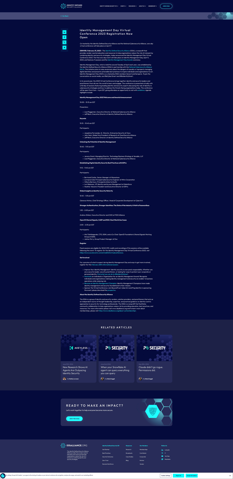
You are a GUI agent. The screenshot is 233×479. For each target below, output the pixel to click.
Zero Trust (105, 460)
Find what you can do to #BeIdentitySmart (112, 274)
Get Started (105, 449)
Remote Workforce (107, 464)
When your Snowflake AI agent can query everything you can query (115, 370)
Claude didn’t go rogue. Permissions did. (151, 369)
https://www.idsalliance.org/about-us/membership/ (117, 311)
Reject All (178, 475)
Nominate (88, 276)
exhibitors (141, 90)
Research (128, 449)
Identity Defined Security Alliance (118, 51)
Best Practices (106, 453)
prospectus (111, 290)
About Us (141, 6)
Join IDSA (166, 6)
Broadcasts (129, 453)
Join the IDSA (74, 419)
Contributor (143, 453)
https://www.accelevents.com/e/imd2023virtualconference (101, 253)
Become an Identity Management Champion (100, 283)
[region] (116, 476)
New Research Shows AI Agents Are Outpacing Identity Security (75, 370)
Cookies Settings (165, 475)
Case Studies (129, 457)
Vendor (142, 464)
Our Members (144, 445)
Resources (132, 6)
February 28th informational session (105, 265)
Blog (127, 460)
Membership (151, 6)
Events (123, 6)
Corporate (143, 457)
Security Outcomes (107, 457)
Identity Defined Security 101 (108, 6)
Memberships (143, 449)
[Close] (230, 476)
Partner (142, 460)
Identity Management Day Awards (120, 60)
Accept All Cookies (192, 475)
